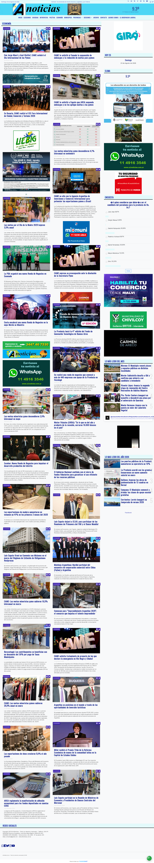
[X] (135, 1)
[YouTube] (147, 1)
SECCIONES (87, 18)
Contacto (103, 18)
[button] (128, 1)
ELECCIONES (27, 18)
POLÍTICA (52, 18)
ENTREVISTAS (44, 18)
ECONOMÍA (60, 18)
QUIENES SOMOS (113, 18)
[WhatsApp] (132, 1)
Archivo (96, 18)
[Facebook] (138, 1)
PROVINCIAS (77, 18)
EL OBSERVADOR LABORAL (128, 18)
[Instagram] (141, 1)
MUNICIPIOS (68, 18)
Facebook (128, 512)
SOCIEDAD (35, 18)
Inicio (20, 18)
